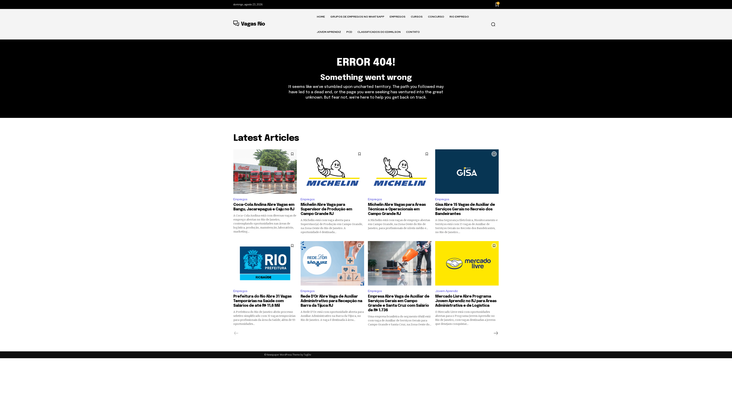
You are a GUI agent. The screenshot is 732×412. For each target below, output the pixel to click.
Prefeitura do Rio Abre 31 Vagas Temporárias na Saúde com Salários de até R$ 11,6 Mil (262, 301)
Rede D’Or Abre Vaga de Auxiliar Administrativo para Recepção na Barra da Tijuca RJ (331, 301)
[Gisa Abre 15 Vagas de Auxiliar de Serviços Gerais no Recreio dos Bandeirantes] (467, 171)
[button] (493, 24)
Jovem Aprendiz (446, 291)
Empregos (240, 199)
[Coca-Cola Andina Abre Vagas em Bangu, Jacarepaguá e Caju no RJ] (265, 171)
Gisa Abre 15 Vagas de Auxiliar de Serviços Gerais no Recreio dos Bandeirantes (465, 209)
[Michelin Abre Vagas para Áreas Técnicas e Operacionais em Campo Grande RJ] (399, 171)
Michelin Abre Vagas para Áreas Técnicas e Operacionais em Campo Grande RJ (397, 209)
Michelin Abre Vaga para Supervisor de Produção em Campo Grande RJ (326, 209)
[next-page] (496, 333)
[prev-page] (236, 333)
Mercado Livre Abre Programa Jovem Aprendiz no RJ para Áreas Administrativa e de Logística (465, 301)
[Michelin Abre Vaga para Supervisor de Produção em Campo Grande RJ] (332, 171)
